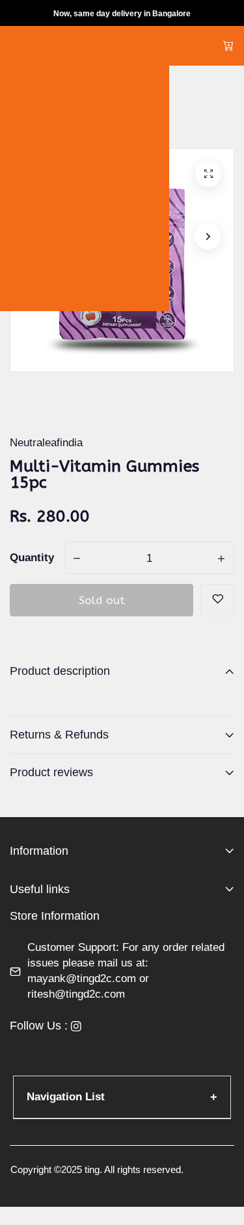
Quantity (32, 557)
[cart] (228, 45)
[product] (208, 174)
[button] (208, 236)
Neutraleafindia (46, 442)
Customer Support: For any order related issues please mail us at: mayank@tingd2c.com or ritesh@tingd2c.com (125, 970)
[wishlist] (217, 600)
